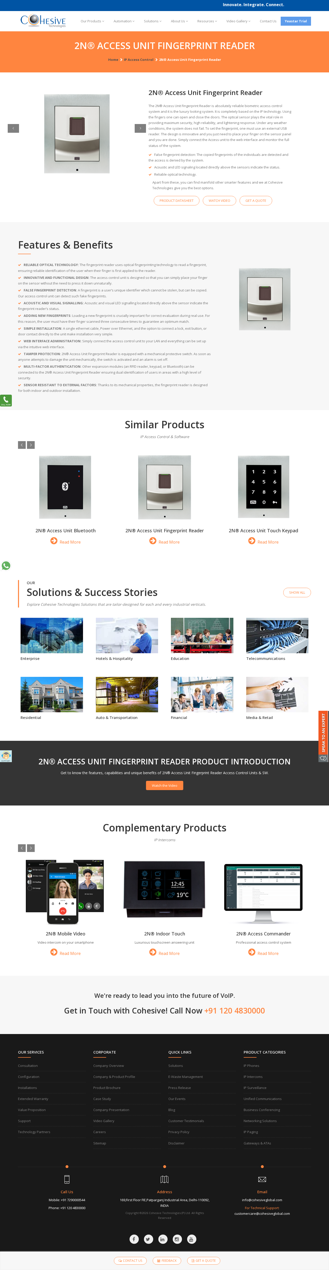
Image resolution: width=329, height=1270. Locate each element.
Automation (123, 21)
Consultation (28, 1065)
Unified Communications (263, 1098)
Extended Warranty (33, 1098)
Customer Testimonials (186, 1121)
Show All (297, 592)
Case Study (102, 1098)
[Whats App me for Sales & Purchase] (6, 566)
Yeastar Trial (296, 21)
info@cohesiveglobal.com (262, 1200)
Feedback (169, 1260)
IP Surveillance (255, 1087)
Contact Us (268, 21)
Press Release (179, 1087)
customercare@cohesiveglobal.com (262, 1213)
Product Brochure (107, 1087)
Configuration (28, 1076)
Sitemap (99, 1143)
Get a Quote (255, 200)
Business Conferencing (262, 1109)
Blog (171, 1109)
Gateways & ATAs (257, 1143)
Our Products (91, 21)
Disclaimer (176, 1143)
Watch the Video (164, 785)
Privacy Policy (178, 1132)
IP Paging (251, 1132)
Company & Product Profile (114, 1076)
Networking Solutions (260, 1121)
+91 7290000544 (73, 1200)
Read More (70, 542)
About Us (178, 21)
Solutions (151, 21)
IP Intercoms (253, 1076)
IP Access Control (138, 59)
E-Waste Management (185, 1076)
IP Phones (251, 1065)
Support (24, 1121)
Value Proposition (32, 1109)
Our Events (177, 1098)
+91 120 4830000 (72, 1208)
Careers (99, 1132)
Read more (51, 649)
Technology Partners (34, 1132)
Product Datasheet (177, 200)
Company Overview (108, 1065)
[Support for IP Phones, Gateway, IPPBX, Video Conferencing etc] (6, 756)
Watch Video (219, 200)
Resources (205, 21)
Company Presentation (111, 1109)
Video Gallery (237, 21)
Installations (27, 1087)
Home (113, 59)
